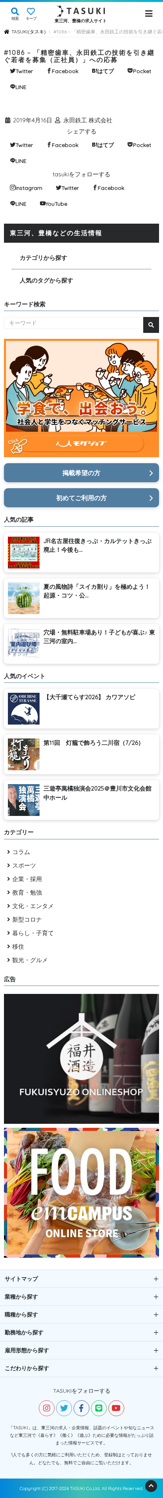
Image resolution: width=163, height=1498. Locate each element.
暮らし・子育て (33, 933)
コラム (21, 852)
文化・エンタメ (33, 906)
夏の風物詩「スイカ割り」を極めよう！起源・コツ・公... (97, 591)
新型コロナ (27, 919)
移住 (18, 946)
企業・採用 (27, 879)
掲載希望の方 (81, 473)
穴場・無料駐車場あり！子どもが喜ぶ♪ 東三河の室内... (99, 636)
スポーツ (24, 865)
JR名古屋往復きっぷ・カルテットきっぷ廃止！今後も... (98, 545)
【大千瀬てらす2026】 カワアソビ (89, 697)
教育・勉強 (27, 892)
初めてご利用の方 (81, 498)
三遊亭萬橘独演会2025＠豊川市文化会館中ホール (98, 793)
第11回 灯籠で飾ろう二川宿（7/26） (94, 742)
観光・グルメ (30, 960)
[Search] (151, 325)
